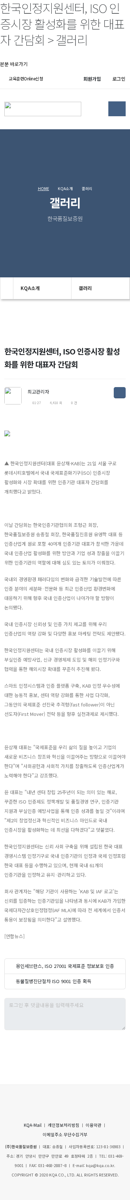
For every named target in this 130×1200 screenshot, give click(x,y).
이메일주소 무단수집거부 (65, 1134)
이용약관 (93, 1125)
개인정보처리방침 (63, 1125)
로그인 (118, 78)
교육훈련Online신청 (25, 78)
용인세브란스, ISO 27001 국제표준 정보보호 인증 (65, 965)
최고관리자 (38, 391)
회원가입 (92, 78)
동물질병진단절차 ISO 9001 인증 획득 (53, 981)
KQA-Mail (33, 1125)
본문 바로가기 (13, 63)
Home (43, 188)
